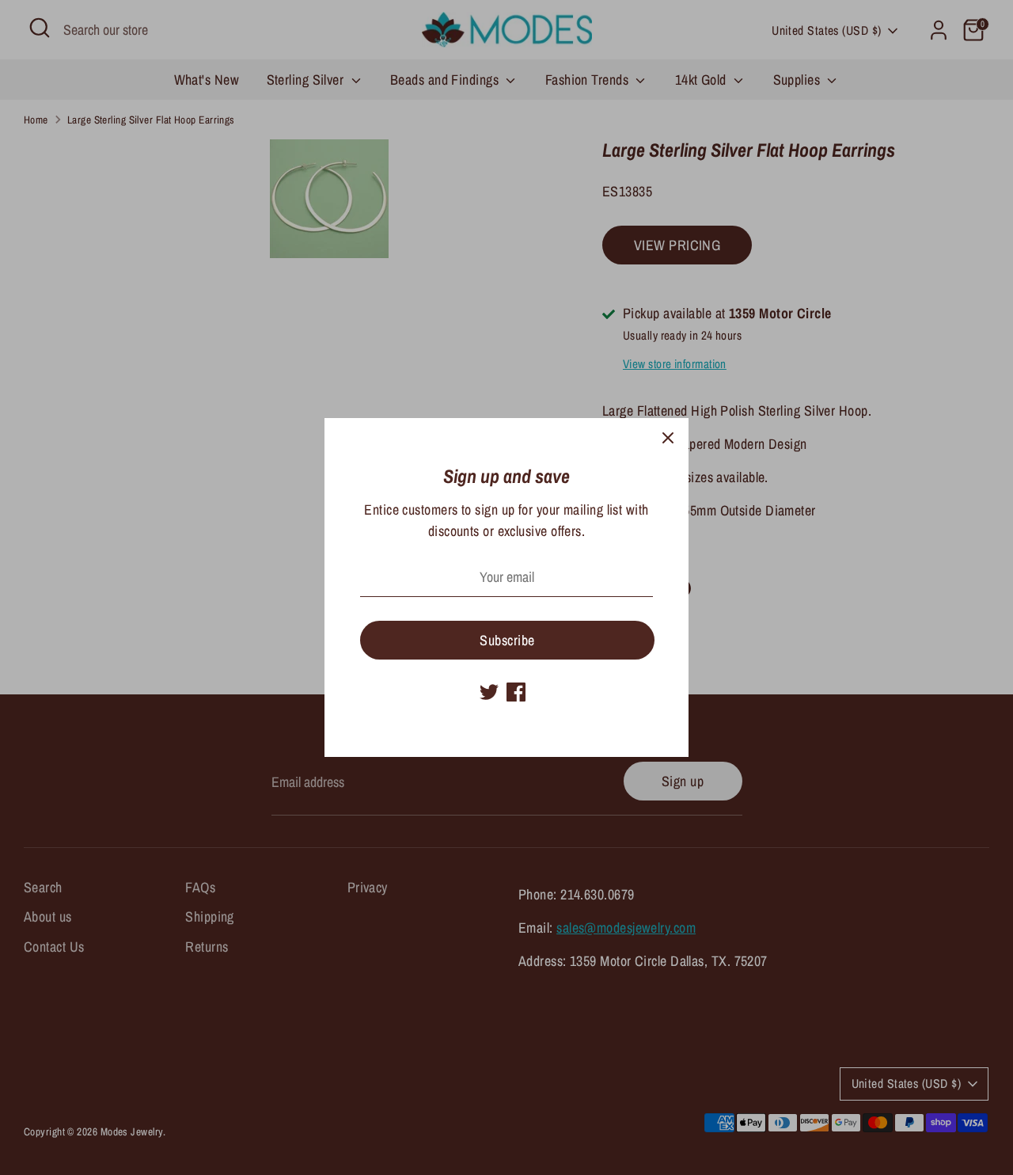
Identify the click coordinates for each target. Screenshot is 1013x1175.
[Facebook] (515, 692)
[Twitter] (489, 692)
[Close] (668, 438)
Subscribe (507, 640)
